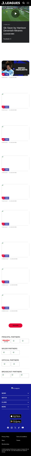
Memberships (5, 444)
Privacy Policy (5, 436)
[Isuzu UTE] (6, 341)
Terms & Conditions (21, 436)
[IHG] (15, 364)
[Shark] (24, 341)
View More (16, 325)
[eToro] (15, 353)
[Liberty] (6, 353)
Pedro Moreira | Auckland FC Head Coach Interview (15, 231)
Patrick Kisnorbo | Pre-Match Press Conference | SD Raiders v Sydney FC (15, 177)
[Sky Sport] (24, 376)
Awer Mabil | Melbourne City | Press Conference (13, 262)
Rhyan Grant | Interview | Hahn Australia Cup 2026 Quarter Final (15, 146)
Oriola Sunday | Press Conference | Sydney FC (15, 205)
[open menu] (28, 3)
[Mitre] (6, 364)
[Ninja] (15, 341)
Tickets (18, 440)
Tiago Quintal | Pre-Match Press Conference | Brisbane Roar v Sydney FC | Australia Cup (14, 315)
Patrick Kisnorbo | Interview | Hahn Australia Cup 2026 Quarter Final (15, 115)
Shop (3, 440)
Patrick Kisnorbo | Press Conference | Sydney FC (11, 288)
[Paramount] (15, 376)
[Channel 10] (6, 376)
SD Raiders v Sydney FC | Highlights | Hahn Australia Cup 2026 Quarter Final (14, 82)
